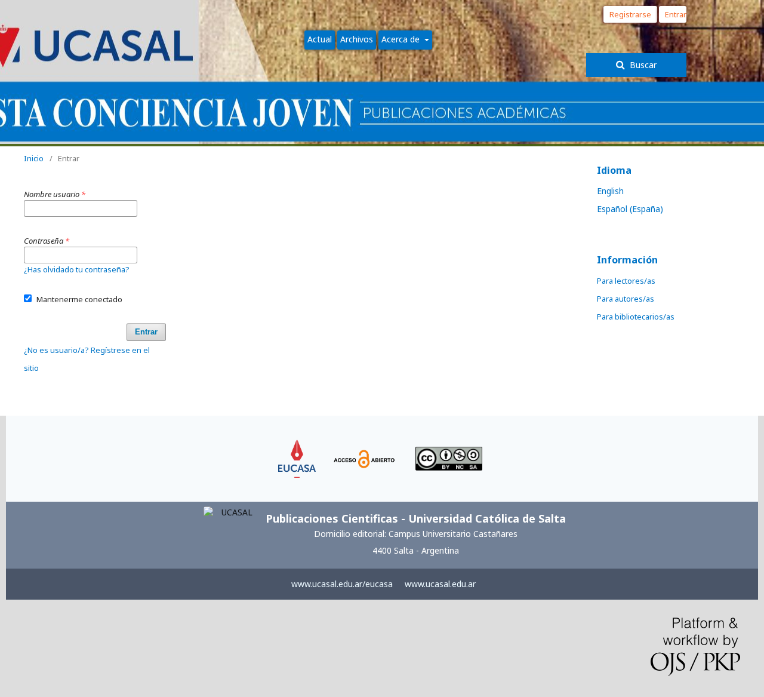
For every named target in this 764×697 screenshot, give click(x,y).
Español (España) (630, 208)
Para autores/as (625, 298)
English (610, 190)
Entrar (675, 14)
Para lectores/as (626, 280)
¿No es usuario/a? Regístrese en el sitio (87, 359)
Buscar (642, 64)
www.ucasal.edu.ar (440, 583)
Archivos (356, 39)
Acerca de (401, 39)
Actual (319, 39)
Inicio (34, 158)
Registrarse (630, 14)
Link (297, 445)
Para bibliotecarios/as (635, 316)
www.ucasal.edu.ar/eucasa (342, 583)
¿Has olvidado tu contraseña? (77, 269)
